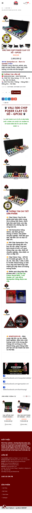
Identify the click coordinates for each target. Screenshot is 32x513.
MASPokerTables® (8, 508)
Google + (12, 99)
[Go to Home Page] (2, 8)
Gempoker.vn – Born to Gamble (13, 63)
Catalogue (4, 497)
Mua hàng (17, 92)
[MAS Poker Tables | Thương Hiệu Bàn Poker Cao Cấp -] (16, 3)
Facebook (3, 99)
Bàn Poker (4, 491)
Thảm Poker (5, 494)
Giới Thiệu (4, 488)
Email (15, 99)
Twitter (6, 99)
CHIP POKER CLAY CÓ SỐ (19, 86)
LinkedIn (9, 99)
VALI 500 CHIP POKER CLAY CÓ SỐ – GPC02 (16, 111)
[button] (23, 396)
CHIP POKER (10, 86)
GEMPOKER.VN (14, 336)
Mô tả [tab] (6, 102)
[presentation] (4, 29)
